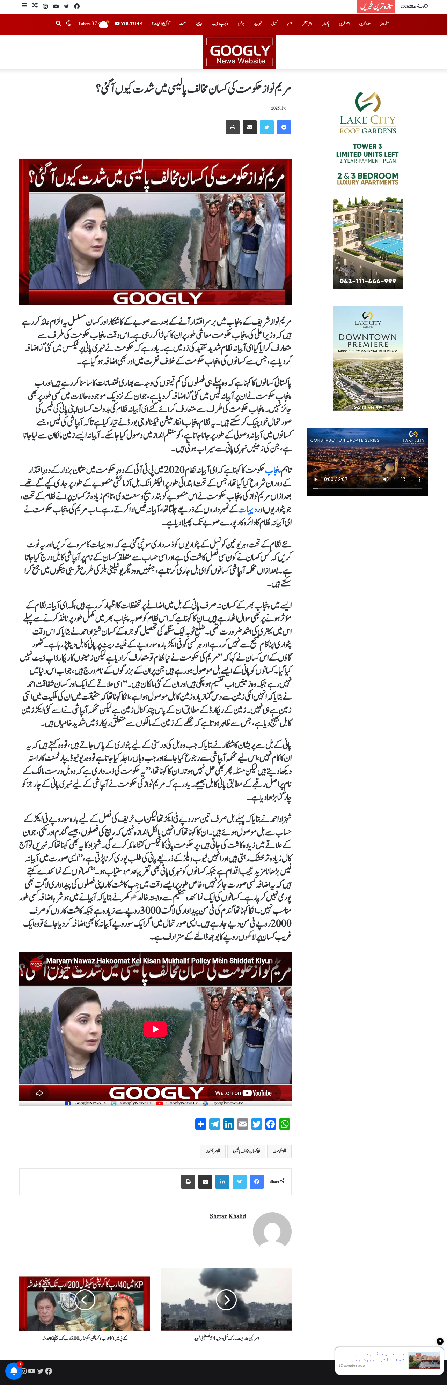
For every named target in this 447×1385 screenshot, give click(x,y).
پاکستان (325, 24)
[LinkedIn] (222, 1182)
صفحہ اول (384, 24)
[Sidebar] (24, 6)
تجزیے (258, 24)
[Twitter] (66, 7)
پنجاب (273, 470)
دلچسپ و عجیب (220, 24)
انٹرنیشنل (307, 24)
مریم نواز (211, 1151)
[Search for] (58, 24)
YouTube (131, 24)
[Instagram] (45, 7)
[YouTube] (56, 7)
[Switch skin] (69, 24)
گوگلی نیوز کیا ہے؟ (161, 24)
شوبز (289, 24)
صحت (182, 24)
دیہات (247, 509)
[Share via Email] (250, 127)
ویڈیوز (199, 24)
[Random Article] (35, 6)
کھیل (274, 24)
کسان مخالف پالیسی (245, 1151)
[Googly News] (223, 52)
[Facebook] (77, 7)
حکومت (278, 1151)
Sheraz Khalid (228, 1216)
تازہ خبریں (364, 24)
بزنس (241, 24)
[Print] (233, 127)
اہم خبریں (344, 24)
